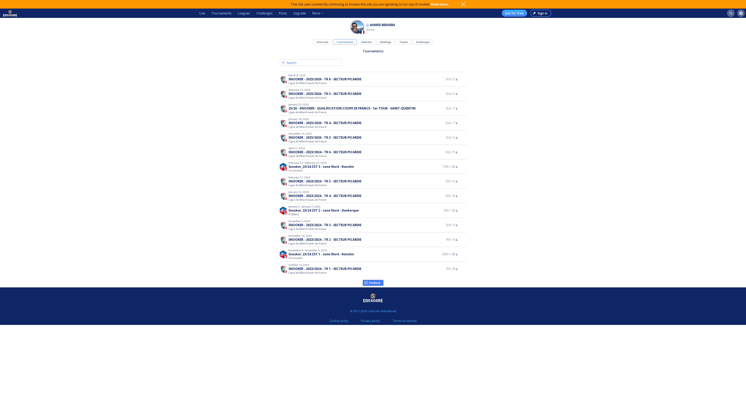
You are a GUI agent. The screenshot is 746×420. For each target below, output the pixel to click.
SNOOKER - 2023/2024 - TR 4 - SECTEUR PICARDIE (324, 196)
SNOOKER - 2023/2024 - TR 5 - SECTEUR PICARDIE (324, 181)
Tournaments (221, 13)
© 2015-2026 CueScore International (373, 311)
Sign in (542, 13)
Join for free (514, 13)
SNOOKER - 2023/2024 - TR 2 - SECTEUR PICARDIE (324, 239)
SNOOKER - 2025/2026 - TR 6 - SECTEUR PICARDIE (324, 79)
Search (291, 63)
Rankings (385, 42)
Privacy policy (370, 321)
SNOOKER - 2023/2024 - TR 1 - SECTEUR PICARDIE (324, 269)
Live (202, 13)
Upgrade (299, 13)
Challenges (264, 13)
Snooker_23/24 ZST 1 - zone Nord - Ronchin (321, 254)
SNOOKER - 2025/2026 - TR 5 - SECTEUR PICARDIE (324, 94)
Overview (322, 42)
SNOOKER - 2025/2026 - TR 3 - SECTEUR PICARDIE (324, 137)
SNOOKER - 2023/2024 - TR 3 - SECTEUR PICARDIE (324, 225)
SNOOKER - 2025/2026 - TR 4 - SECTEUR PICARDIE (324, 123)
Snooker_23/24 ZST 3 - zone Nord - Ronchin (321, 166)
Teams (403, 42)
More (316, 13)
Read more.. (440, 4)
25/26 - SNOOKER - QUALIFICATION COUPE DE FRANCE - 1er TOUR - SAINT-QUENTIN (352, 108)
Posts (283, 13)
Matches (366, 42)
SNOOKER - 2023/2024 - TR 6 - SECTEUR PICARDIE (324, 152)
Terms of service (404, 321)
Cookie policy (339, 321)
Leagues (244, 13)
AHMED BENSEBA (382, 25)
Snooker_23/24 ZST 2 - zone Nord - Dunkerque (323, 210)
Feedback (374, 282)
